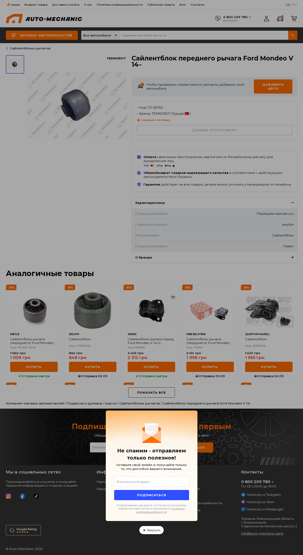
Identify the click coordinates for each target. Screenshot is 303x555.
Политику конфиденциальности (160, 510)
